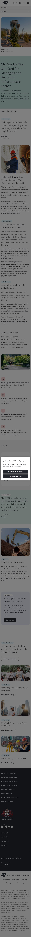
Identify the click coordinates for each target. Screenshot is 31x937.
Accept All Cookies (16, 476)
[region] (15, 468)
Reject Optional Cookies (15, 471)
